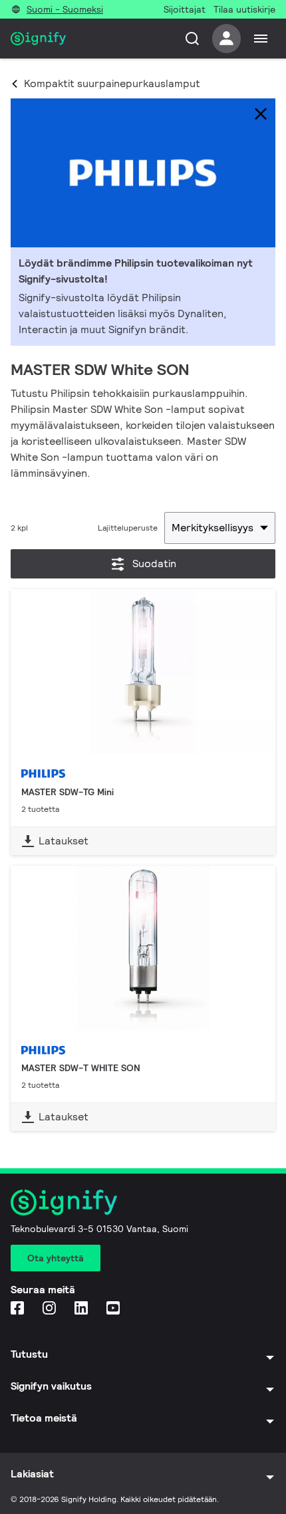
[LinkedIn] (82, 1309)
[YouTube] (114, 1309)
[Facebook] (19, 1309)
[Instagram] (51, 1309)
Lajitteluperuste (128, 528)
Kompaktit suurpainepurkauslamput (112, 83)
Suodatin (154, 563)
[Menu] (260, 38)
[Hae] (192, 38)
